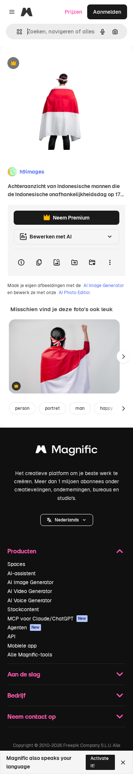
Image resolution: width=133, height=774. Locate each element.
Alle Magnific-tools (29, 654)
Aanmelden (107, 12)
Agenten (23, 627)
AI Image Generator (103, 286)
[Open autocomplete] (16, 31)
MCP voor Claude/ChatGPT (46, 618)
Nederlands (67, 520)
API (11, 636)
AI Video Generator (29, 591)
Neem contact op (31, 716)
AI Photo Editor (74, 293)
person (22, 408)
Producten (21, 551)
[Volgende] (123, 356)
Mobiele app (22, 645)
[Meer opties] (109, 262)
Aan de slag (23, 674)
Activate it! (100, 761)
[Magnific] (66, 451)
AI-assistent (21, 573)
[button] (66, 520)
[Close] (123, 762)
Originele (48, 63)
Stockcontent (23, 609)
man (80, 408)
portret (52, 408)
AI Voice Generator (29, 600)
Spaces (16, 564)
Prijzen (73, 12)
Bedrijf (16, 695)
